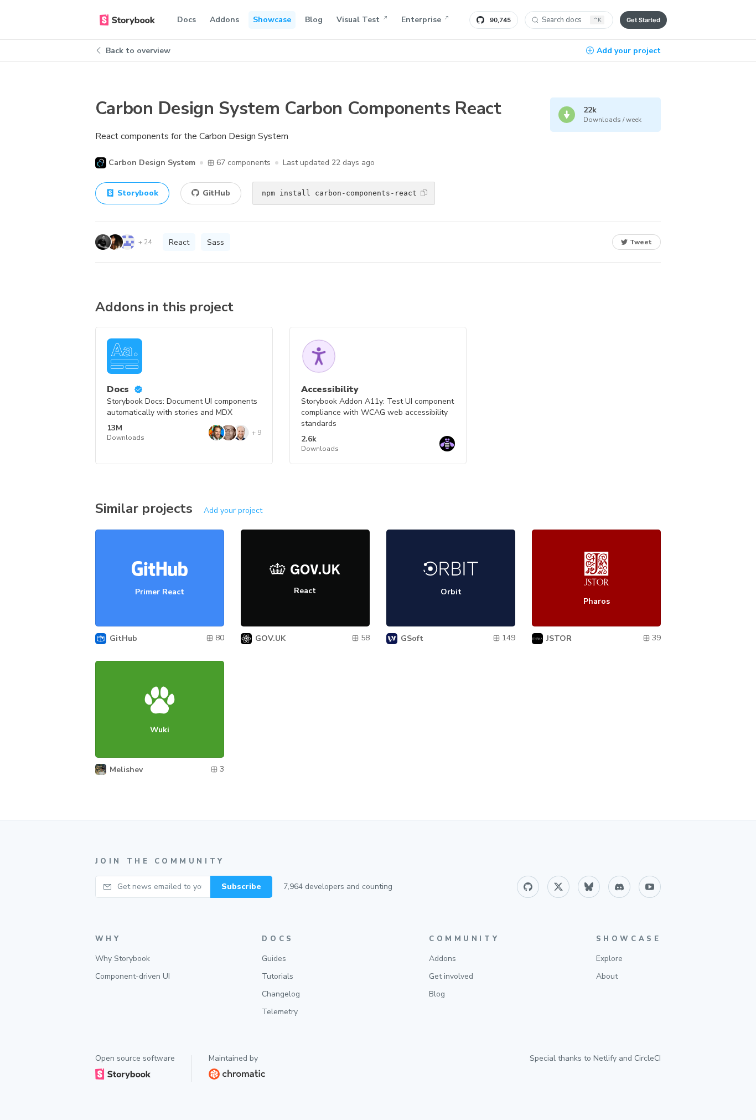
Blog (314, 19)
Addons (224, 19)
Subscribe (241, 886)
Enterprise (421, 19)
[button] (424, 193)
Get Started (643, 20)
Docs (186, 19)
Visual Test (358, 19)
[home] (127, 20)
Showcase (272, 19)
